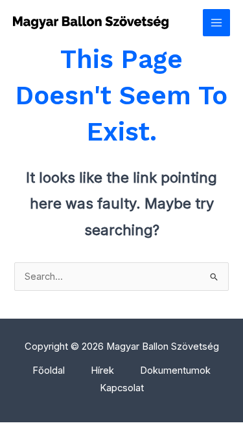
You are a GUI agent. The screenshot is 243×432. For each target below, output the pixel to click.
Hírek (102, 370)
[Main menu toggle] (216, 22)
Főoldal (48, 370)
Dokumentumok (175, 370)
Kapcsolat (122, 388)
